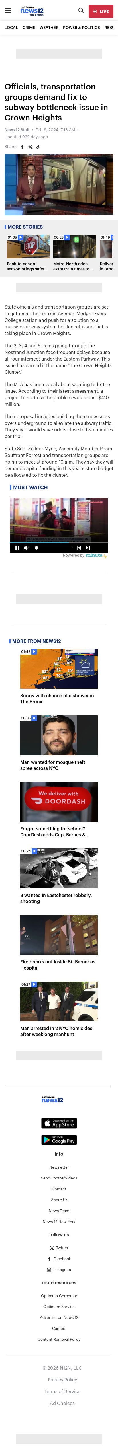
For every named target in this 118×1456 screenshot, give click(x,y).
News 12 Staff (17, 130)
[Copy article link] (38, 147)
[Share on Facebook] (22, 147)
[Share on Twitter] (30, 147)
